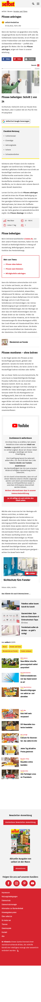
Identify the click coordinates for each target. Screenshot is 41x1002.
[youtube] (32, 883)
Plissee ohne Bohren (14, 264)
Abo (3, 936)
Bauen (9, 11)
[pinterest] (24, 883)
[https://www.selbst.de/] (8, 4)
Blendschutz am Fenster (10, 651)
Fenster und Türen (20, 11)
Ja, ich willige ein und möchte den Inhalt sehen (20, 499)
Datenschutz (6, 900)
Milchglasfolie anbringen (16, 273)
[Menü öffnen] (38, 4)
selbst (4, 11)
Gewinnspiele (6, 928)
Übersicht (33, 65)
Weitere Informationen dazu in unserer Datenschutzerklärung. (20, 492)
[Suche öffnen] (33, 4)
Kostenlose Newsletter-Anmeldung (20, 822)
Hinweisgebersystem (9, 912)
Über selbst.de (7, 916)
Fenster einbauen (26, 651)
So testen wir (6, 920)
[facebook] (8, 883)
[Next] (36, 82)
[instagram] (16, 883)
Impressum (6, 892)
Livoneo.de (28, 239)
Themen (4, 924)
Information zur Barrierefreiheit (12, 908)
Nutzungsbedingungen (9, 896)
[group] (20, 91)
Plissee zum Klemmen (14, 269)
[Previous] (4, 82)
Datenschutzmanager (9, 904)
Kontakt (4, 932)
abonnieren (20, 868)
